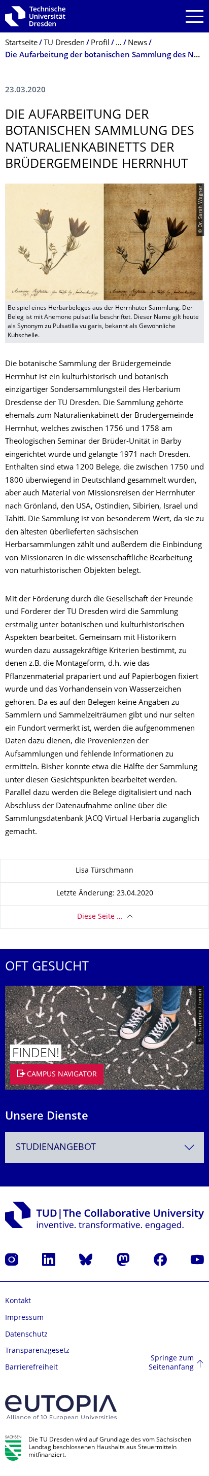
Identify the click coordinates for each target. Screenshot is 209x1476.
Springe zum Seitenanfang (171, 1363)
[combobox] (104, 1147)
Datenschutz (26, 1334)
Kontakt (18, 1301)
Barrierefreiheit (31, 1367)
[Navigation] (194, 16)
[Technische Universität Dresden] (35, 16)
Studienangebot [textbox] (56, 1147)
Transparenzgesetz (37, 1351)
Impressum (24, 1318)
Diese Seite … (99, 917)
